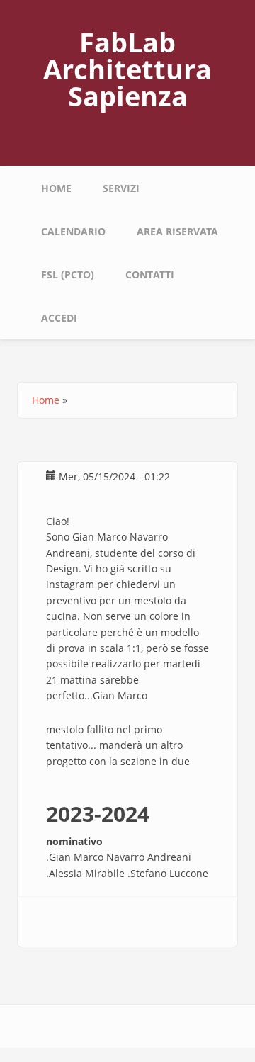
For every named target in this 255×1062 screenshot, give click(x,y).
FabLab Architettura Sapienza (127, 68)
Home (56, 188)
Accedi (59, 317)
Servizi (121, 188)
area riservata (177, 231)
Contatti (149, 274)
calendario (73, 231)
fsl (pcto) (67, 274)
